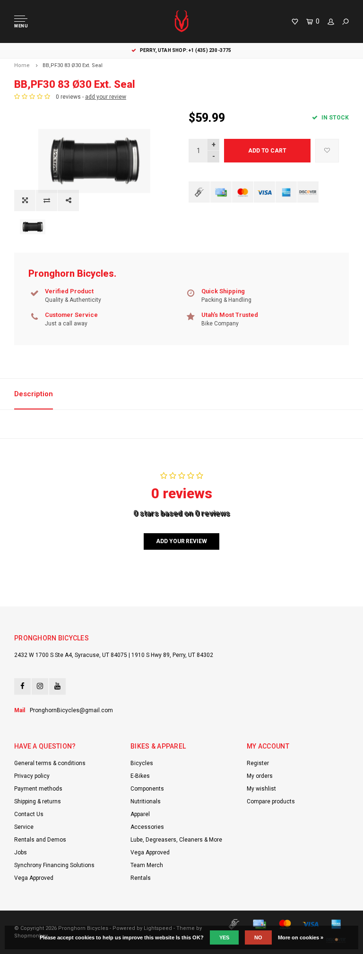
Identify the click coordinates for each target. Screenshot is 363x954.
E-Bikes (140, 776)
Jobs (20, 852)
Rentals (140, 878)
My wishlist (261, 788)
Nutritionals (145, 801)
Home (22, 65)
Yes (224, 937)
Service (24, 827)
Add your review (181, 541)
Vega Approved (33, 878)
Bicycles (141, 763)
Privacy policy (32, 776)
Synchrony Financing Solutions (54, 865)
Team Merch (146, 865)
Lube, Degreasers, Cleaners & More (176, 839)
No (258, 937)
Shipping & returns (37, 801)
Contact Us (28, 814)
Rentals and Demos (40, 839)
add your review (105, 97)
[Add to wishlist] (327, 150)
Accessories (147, 827)
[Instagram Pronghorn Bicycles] (40, 686)
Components (147, 788)
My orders (260, 776)
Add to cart (267, 150)
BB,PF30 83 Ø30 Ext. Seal (73, 65)
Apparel (140, 814)
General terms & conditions (50, 763)
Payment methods (38, 788)
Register (258, 763)
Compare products (271, 801)
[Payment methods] (199, 192)
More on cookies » (300, 937)
